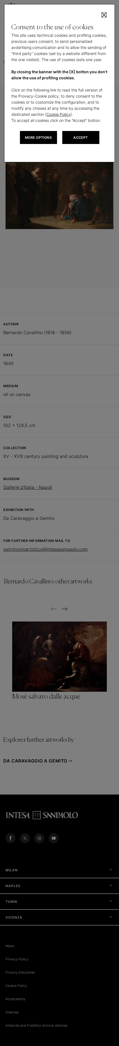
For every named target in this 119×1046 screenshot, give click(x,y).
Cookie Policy (58, 114)
